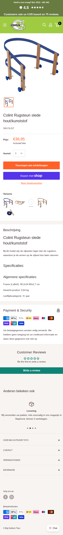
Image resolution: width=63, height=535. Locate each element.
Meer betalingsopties (31, 183)
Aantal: (7, 153)
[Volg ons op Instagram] (11, 497)
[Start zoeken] (44, 25)
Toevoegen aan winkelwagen (31, 165)
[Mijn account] (50, 25)
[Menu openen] (4, 25)
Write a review (31, 370)
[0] (57, 25)
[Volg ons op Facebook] (5, 497)
